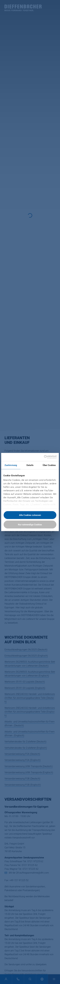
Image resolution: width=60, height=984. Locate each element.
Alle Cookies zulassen (30, 515)
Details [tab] (30, 465)
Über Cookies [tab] (49, 465)
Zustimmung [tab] (11, 465)
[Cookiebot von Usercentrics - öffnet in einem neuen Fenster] (44, 457)
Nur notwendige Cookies (30, 524)
